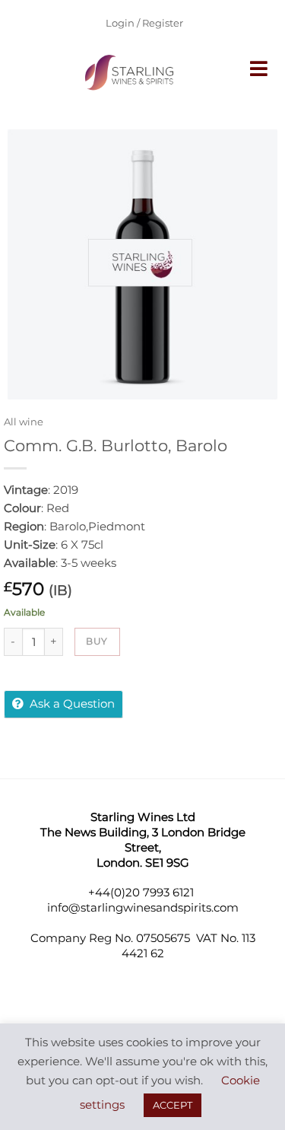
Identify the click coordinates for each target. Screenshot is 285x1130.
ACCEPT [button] (172, 1105)
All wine (23, 422)
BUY (96, 641)
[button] (260, 68)
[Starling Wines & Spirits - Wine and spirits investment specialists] (131, 72)
